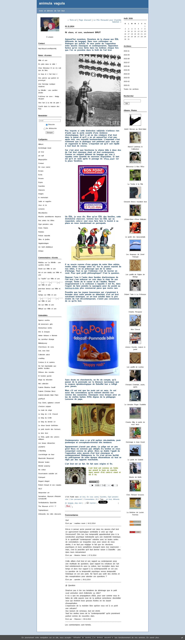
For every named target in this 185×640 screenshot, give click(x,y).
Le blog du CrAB (44, 418)
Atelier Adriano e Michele (47, 335)
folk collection (43, 383)
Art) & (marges (44, 332)
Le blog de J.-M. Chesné (48, 414)
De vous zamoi (44, 167)
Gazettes (41, 186)
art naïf (41, 155)
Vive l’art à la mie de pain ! (49, 103)
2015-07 (127, 62)
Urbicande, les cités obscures (49, 514)
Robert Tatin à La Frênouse (135, 294)
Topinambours (43, 510)
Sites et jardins (44, 239)
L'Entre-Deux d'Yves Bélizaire (135, 219)
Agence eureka (44, 320)
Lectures (41, 209)
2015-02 (127, 81)
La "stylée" (42, 279)
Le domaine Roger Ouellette (135, 404)
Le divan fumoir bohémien (48, 425)
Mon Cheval (135, 329)
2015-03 (127, 78)
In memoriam (43, 197)
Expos (40, 182)
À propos (49, 37)
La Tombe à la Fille (135, 184)
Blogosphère (42, 159)
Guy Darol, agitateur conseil (49, 403)
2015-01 (127, 85)
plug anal (78, 503)
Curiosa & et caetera (46, 362)
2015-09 (127, 55)
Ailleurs (40, 144)
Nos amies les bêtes (46, 220)
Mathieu (41, 262)
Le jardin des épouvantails (135, 237)
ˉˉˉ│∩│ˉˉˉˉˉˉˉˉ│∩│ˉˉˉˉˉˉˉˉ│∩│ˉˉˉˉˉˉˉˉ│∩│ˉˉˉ (53, 298)
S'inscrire (51, 124)
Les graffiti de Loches (135, 367)
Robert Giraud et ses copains (49, 485)
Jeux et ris (42, 205)
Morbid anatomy (44, 466)
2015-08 (127, 58)
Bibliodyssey (42, 343)
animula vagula (52, 3)
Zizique (40, 251)
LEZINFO (41, 447)
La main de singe (45, 410)
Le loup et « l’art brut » (47, 74)
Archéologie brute (44, 148)
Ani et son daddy (45, 272)
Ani (39, 305)
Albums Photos (130, 110)
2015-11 (126, 51)
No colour (42, 470)
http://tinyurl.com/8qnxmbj (47, 48)
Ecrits (40, 175)
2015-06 (127, 66)
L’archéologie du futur (46, 454)
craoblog (41, 358)
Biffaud (40, 309)
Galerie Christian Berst (46, 391)
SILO (40, 489)
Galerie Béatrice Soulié (46, 387)
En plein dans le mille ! (47, 64)
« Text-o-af (72, 20)
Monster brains (43, 462)
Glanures (41, 190)
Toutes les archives (131, 89)
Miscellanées (42, 213)
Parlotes (41, 232)
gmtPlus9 (41, 399)
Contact (41, 163)
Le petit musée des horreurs (49, 429)
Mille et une (42, 60)
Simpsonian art (43, 492)
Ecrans (40, 171)
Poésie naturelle (44, 235)
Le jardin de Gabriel (135, 460)
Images (41, 194)
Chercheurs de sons (46, 347)
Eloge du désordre (45, 380)
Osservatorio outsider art (47, 473)
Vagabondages (43, 243)
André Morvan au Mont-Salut (135, 129)
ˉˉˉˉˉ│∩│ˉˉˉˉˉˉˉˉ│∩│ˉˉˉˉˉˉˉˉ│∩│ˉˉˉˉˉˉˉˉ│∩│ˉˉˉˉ (54, 282)
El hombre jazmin (44, 376)
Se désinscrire (51, 128)
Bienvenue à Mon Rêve (135, 166)
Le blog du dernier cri (46, 422)
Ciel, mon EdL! (44, 351)
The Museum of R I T (47, 506)
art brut (41, 152)
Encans (41, 178)
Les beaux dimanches (46, 443)
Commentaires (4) (91, 499)
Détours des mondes (46, 372)
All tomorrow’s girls (45, 324)
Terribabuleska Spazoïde (47, 502)
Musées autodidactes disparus (49, 216)
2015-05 (127, 70)
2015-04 (127, 74)
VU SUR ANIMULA (45, 247)
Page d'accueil (85, 20)
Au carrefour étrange (46, 339)
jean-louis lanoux (44, 288)
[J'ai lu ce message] (182, 637)
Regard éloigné (43, 481)
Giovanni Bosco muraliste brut (135, 202)
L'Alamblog (42, 451)
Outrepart (41, 477)
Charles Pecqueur (135, 312)
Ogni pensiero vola (45, 224)
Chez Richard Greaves (135, 495)
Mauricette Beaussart (46, 458)
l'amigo (40, 295)
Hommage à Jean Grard (135, 442)
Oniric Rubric (43, 228)
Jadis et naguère (44, 201)
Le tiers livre (43, 433)
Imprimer (92, 503)
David (40, 269)
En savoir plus (153, 638)
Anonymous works (45, 328)
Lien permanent (76, 499)
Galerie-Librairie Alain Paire (48, 395)
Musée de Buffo (135, 477)
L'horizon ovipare (44, 406)
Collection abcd (44, 354)
